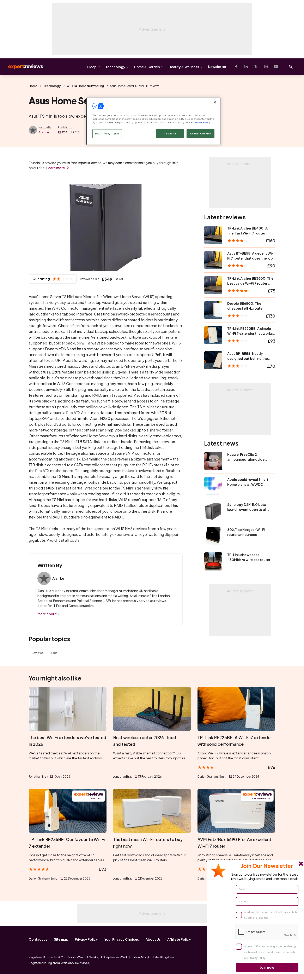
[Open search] (291, 67)
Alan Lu (44, 132)
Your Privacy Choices (121, 939)
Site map (61, 939)
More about (47, 614)
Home (33, 86)
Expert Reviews (22, 66)
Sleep (92, 67)
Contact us (38, 939)
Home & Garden (147, 67)
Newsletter (217, 66)
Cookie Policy (201, 122)
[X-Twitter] (256, 67)
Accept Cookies (200, 133)
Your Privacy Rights (107, 133)
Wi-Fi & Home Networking (85, 86)
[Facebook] (236, 67)
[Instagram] (266, 67)
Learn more (55, 168)
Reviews (37, 653)
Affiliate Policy (179, 939)
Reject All (170, 133)
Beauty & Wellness (184, 67)
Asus (53, 653)
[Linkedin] (246, 67)
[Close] (214, 102)
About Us (153, 939)
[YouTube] (276, 67)
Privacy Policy (86, 939)
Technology (115, 67)
